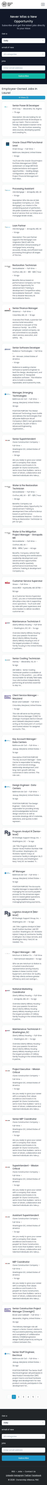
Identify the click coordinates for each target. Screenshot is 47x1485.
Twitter (27, 1475)
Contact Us (30, 1471)
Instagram (19, 1475)
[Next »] (38, 1397)
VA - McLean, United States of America (25, 357)
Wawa (15, 584)
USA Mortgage (18, 192)
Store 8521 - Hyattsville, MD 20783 (27, 588)
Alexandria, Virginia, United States (26, 1318)
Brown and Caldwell (21, 702)
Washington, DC (19, 841)
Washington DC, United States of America (26, 450)
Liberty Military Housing (22, 624)
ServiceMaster (18, 268)
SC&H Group (18, 149)
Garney (16, 661)
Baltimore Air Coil (20, 399)
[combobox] (23, 40)
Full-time (29, 149)
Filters (24, 97)
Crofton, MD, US (19, 272)
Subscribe (23, 76)
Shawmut (17, 311)
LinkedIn (9, 1475)
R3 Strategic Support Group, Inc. (26, 838)
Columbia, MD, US (20, 315)
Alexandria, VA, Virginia (32, 109)
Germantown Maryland (24, 959)
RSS (13, 1471)
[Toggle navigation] (43, 4)
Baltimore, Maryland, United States (27, 152)
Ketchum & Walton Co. (22, 955)
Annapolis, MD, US (34, 192)
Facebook (36, 1475)
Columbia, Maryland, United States (27, 705)
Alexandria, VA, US (28, 661)
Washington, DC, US (22, 628)
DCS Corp (17, 109)
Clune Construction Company (25, 442)
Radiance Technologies (22, 351)
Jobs (20, 1471)
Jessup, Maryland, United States (26, 402)
